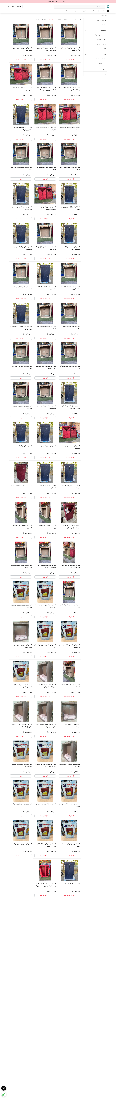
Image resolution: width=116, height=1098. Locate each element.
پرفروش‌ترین (58, 20)
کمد (105, 48)
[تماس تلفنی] (3, 1088)
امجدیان (101, 63)
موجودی (103, 69)
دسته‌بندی (103, 30)
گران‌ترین (38, 20)
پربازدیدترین (65, 20)
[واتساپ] (3, 1094)
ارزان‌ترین (44, 20)
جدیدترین (50, 20)
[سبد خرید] (8, 6)
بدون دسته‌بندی (101, 44)
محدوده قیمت (102, 74)
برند (105, 54)
